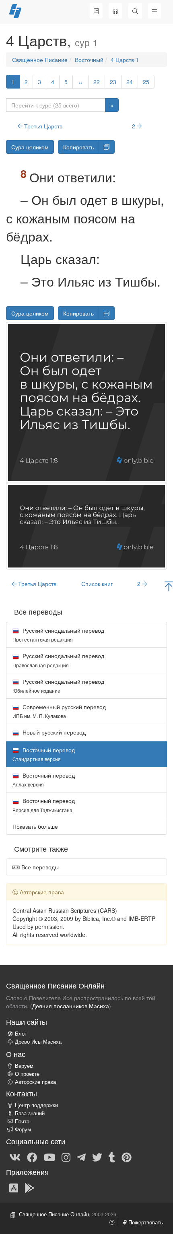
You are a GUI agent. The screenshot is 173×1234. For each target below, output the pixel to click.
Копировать (78, 147)
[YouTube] (49, 1156)
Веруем (24, 1065)
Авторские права (35, 1081)
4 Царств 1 (125, 60)
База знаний (30, 1113)
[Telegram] (81, 1156)
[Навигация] (154, 11)
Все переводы (39, 867)
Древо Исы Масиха (38, 1041)
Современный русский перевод (59, 711)
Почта (22, 1121)
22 (96, 82)
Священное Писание (40, 60)
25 (146, 82)
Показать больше (35, 826)
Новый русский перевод (53, 732)
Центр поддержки (36, 1105)
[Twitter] (97, 1156)
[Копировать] (107, 147)
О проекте (27, 1073)
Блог (21, 1033)
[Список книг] (96, 11)
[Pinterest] (127, 1156)
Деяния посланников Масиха (70, 1006)
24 (129, 82)
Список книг (97, 584)
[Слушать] (115, 11)
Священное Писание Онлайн (54, 1214)
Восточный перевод (43, 779)
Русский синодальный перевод (58, 634)
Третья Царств (42, 126)
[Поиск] (135, 11)
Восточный (89, 60)
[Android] (30, 1187)
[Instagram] (66, 1156)
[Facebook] (32, 1156)
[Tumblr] (112, 1156)
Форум (23, 1129)
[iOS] (13, 1187)
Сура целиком (30, 147)
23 (113, 82)
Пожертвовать (145, 1222)
